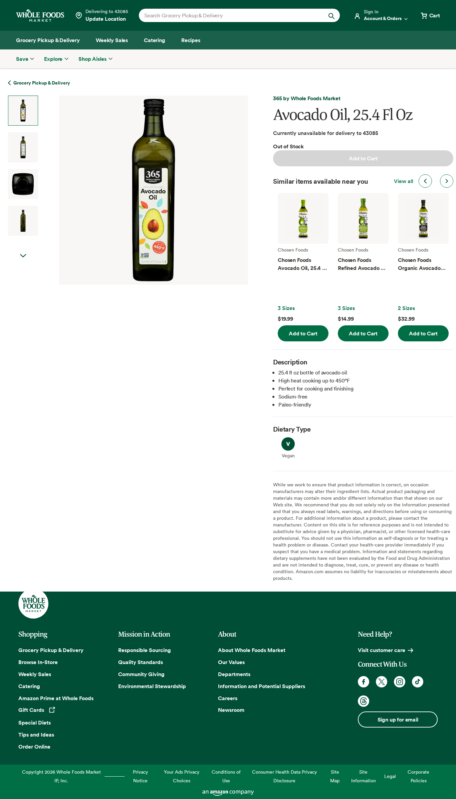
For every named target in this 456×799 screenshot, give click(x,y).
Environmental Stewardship (152, 686)
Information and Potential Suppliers (261, 686)
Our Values (231, 662)
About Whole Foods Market (251, 650)
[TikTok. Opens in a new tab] (417, 681)
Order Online (34, 746)
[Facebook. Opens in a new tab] (363, 681)
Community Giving (141, 674)
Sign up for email (398, 719)
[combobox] (229, 15)
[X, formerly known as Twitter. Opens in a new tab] (381, 681)
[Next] (136, 190)
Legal (390, 776)
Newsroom (231, 709)
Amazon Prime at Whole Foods (55, 698)
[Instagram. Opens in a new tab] (399, 681)
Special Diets (34, 722)
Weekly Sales (34, 674)
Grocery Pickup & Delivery (50, 650)
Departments (234, 674)
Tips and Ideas (36, 734)
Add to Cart (363, 158)
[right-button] (446, 181)
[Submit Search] (331, 15)
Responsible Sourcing (144, 650)
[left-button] (425, 181)
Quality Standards (140, 662)
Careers (227, 698)
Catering (29, 686)
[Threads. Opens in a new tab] (363, 701)
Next (23, 256)
